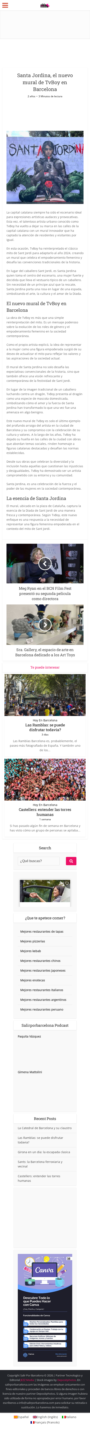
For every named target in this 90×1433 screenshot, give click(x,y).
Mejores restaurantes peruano (41, 1009)
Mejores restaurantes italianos (41, 990)
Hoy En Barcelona (45, 720)
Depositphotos (66, 1380)
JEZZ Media (28, 1380)
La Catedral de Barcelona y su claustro (45, 1128)
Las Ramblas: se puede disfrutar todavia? (45, 727)
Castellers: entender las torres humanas (45, 812)
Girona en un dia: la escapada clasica (44, 1152)
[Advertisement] (45, 1218)
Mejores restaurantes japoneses (43, 970)
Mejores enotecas (32, 980)
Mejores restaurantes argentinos (43, 1000)
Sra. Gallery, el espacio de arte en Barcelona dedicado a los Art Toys (42, 1373)
